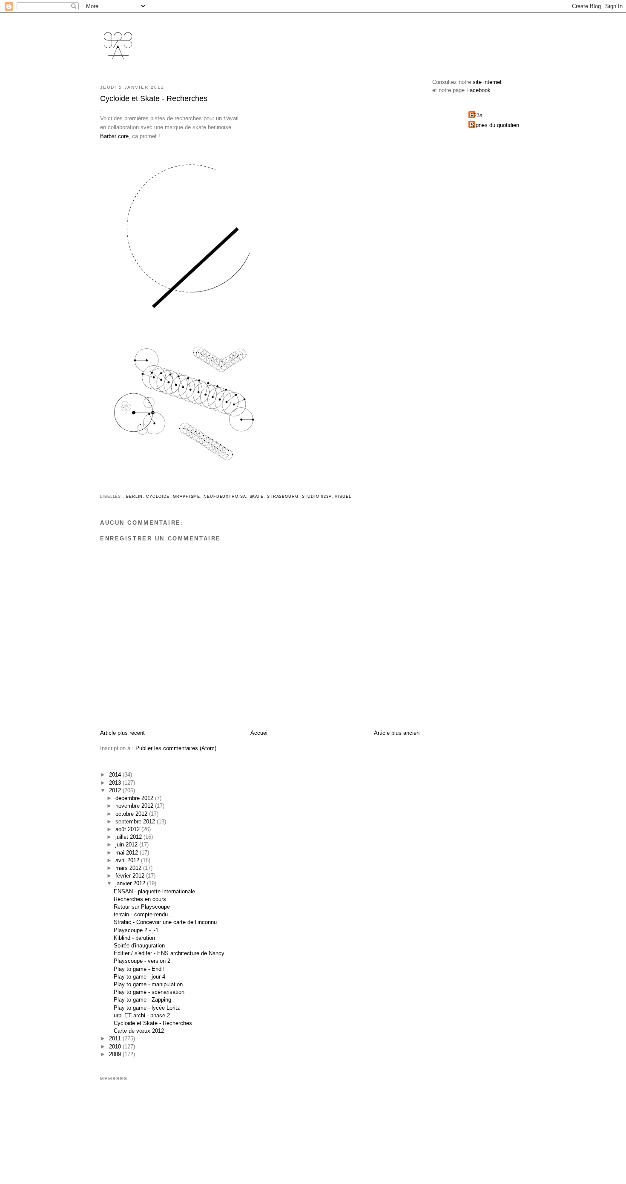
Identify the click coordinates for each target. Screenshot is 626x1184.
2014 (116, 774)
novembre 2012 (135, 806)
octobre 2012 (132, 814)
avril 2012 (128, 860)
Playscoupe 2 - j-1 (136, 930)
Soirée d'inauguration (139, 945)
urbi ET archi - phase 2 (142, 1015)
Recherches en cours (140, 899)
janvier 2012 (131, 883)
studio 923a (317, 496)
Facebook (478, 90)
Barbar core (114, 136)
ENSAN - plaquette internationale (154, 891)
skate (257, 496)
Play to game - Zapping (142, 999)
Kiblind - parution (134, 938)
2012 (116, 790)
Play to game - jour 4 (139, 976)
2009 (116, 1054)
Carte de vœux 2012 (139, 1031)
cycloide (157, 496)
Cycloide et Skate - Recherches (153, 1023)
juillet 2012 (129, 837)
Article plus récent (122, 733)
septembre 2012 (136, 821)
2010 (116, 1046)
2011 (116, 1038)
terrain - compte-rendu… (143, 914)
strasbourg (283, 496)
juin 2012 (127, 844)
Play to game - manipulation (148, 984)
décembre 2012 (135, 798)
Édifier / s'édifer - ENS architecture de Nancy (169, 953)
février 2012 (130, 875)
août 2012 (128, 829)
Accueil (259, 733)
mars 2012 (129, 868)
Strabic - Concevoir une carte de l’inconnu (165, 922)
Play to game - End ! (139, 969)
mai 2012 (127, 852)
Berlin (134, 496)
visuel (343, 496)
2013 (116, 783)
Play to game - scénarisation (149, 992)
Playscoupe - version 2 (142, 961)
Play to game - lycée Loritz (147, 1008)
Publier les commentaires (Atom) (175, 748)
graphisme (186, 496)
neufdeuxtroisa (225, 496)
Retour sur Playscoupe (142, 907)
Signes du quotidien (495, 125)
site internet (487, 82)
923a (476, 115)
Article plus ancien (396, 733)
